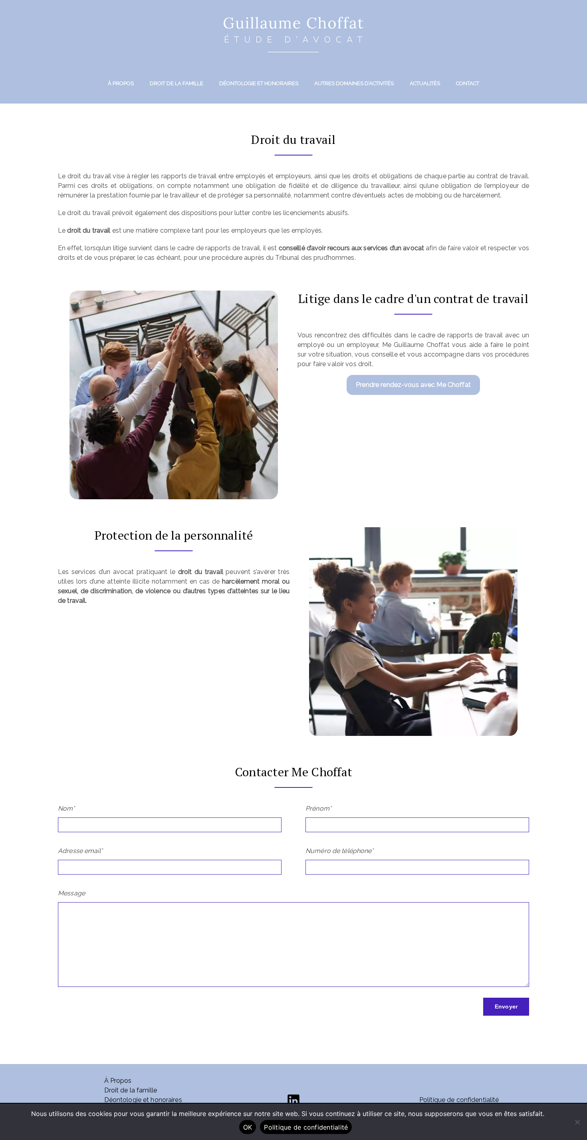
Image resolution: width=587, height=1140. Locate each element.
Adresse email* (80, 851)
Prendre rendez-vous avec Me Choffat (413, 385)
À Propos (121, 83)
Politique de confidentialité (459, 1100)
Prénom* (318, 808)
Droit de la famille (176, 83)
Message (71, 893)
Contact (467, 83)
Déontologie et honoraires (258, 83)
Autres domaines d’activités (354, 83)
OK (247, 1127)
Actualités (425, 83)
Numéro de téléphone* (339, 851)
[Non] (577, 1122)
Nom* (66, 808)
